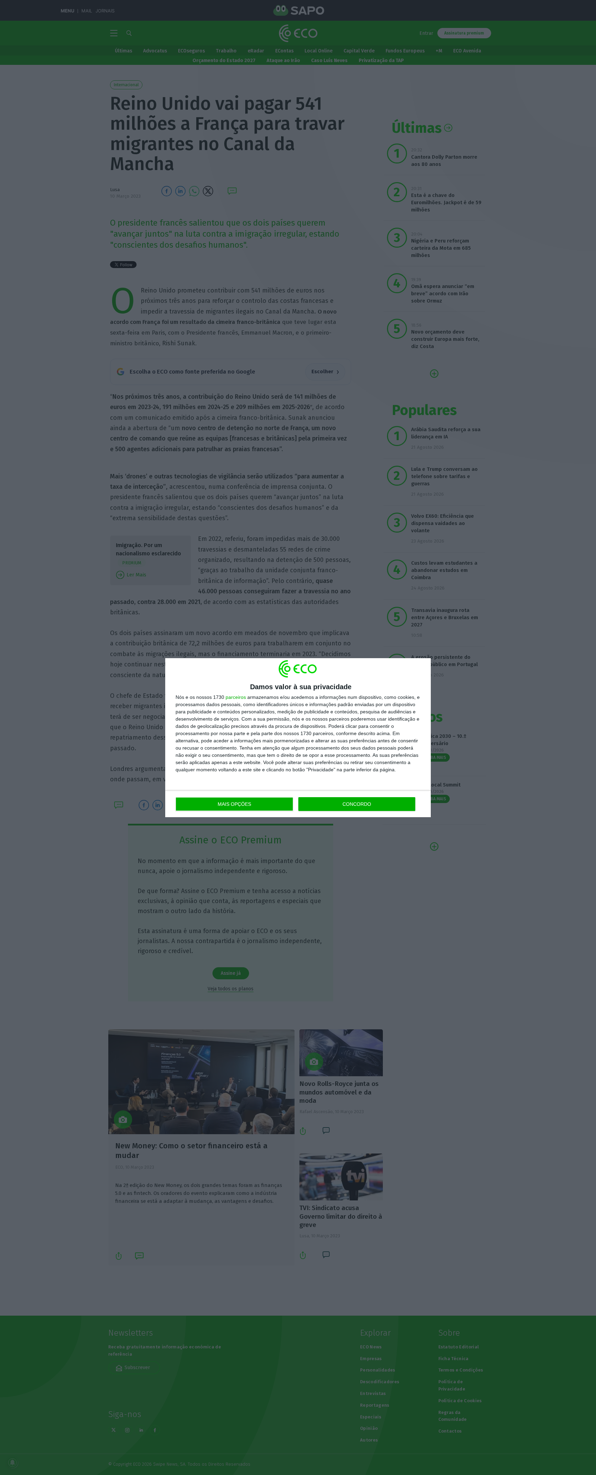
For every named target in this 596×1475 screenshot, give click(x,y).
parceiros (236, 697)
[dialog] (298, 737)
